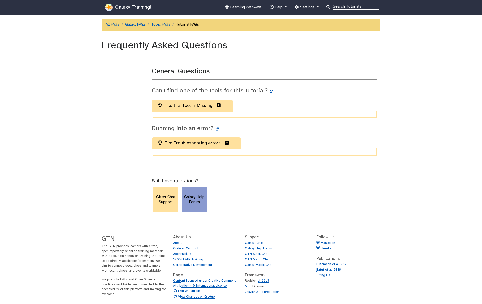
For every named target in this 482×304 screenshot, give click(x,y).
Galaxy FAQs (135, 25)
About (177, 243)
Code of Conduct (185, 248)
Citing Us (323, 275)
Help (279, 8)
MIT (248, 286)
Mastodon (328, 243)
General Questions (182, 71)
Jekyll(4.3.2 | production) (263, 292)
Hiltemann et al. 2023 (332, 264)
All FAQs (112, 25)
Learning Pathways (245, 8)
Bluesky (325, 248)
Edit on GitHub (188, 291)
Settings (307, 8)
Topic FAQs (160, 25)
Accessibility (182, 254)
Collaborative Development (192, 265)
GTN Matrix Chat (257, 259)
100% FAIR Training (188, 259)
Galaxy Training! (132, 7)
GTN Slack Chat (257, 254)
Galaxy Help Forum (258, 248)
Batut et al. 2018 (328, 269)
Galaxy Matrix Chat (259, 265)
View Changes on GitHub (196, 297)
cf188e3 (263, 280)
